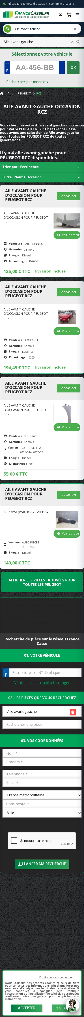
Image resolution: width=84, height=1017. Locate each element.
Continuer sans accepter (55, 977)
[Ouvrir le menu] (77, 15)
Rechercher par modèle (26, 81)
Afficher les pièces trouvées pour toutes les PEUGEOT (42, 582)
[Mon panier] (69, 15)
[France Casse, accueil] (26, 15)
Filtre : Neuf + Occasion (42, 177)
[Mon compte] (60, 15)
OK (73, 67)
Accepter (26, 1007)
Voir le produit (71, 235)
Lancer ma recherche (44, 863)
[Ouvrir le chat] (72, 1007)
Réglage (62, 1008)
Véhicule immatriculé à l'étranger (42, 682)
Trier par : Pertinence (42, 167)
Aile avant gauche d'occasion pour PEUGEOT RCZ (25, 195)
